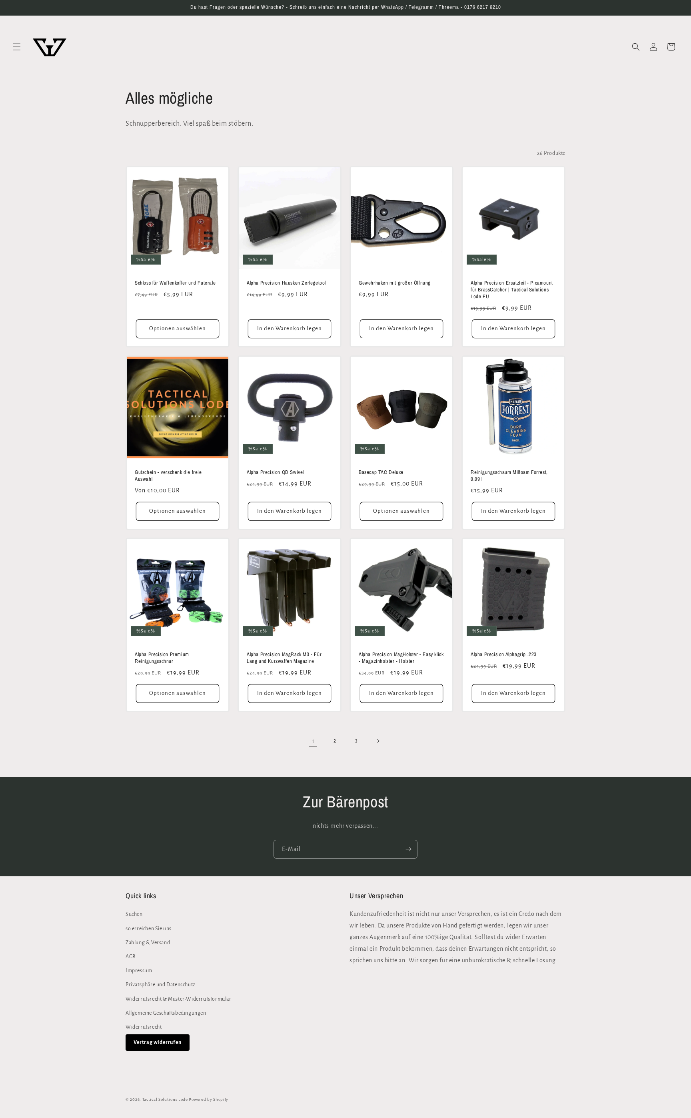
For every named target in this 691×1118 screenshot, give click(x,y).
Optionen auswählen (177, 328)
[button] (17, 47)
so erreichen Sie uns (149, 928)
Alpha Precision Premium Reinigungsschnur (162, 657)
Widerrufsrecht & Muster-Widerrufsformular (179, 999)
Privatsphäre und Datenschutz (161, 985)
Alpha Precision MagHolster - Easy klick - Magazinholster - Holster (401, 657)
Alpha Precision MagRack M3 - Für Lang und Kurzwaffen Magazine (284, 657)
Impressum (139, 970)
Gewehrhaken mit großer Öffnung (395, 283)
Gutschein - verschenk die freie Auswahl (168, 475)
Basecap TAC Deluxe (381, 472)
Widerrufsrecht (144, 1027)
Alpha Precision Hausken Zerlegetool (286, 283)
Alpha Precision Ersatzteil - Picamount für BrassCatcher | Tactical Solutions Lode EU (512, 290)
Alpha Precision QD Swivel (275, 472)
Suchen (134, 914)
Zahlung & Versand (148, 942)
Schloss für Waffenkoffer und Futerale (175, 283)
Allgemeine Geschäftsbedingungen (166, 1013)
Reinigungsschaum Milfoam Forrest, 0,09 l (509, 475)
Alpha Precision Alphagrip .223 (504, 654)
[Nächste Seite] (378, 741)
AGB (131, 956)
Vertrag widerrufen (158, 1042)
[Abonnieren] (408, 849)
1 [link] (313, 741)
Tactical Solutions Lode (165, 1099)
